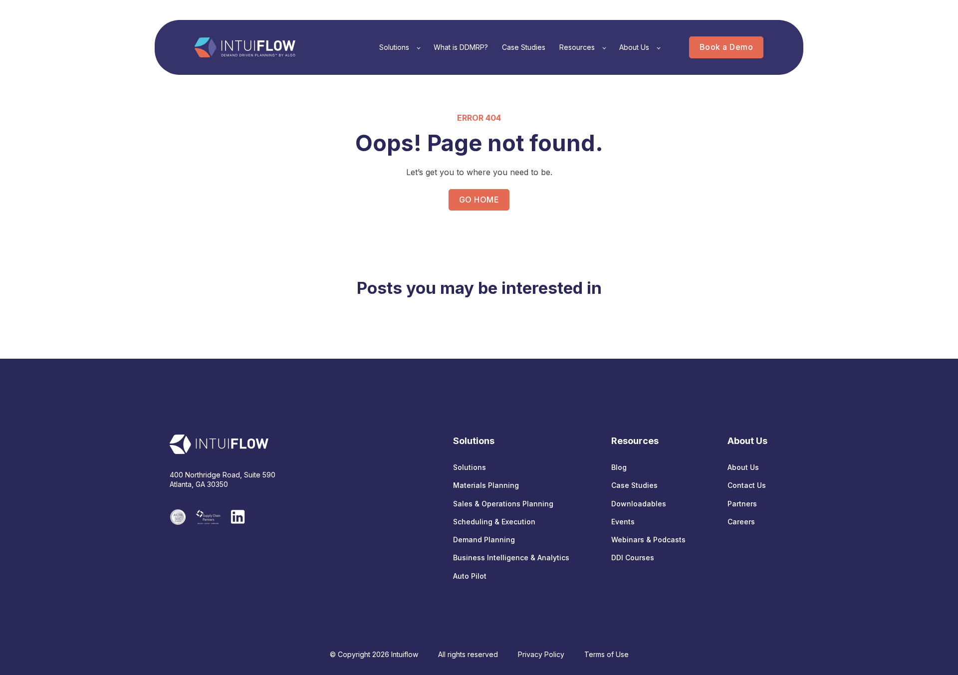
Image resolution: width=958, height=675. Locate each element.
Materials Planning (486, 485)
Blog (619, 467)
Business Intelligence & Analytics (511, 557)
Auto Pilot (469, 576)
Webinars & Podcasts (648, 539)
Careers (741, 521)
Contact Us (746, 485)
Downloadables (638, 503)
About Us (743, 467)
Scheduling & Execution (494, 521)
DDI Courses (632, 557)
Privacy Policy (541, 654)
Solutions (469, 467)
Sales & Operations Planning (503, 503)
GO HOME (479, 200)
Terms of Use (606, 654)
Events (623, 521)
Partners (742, 503)
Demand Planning (484, 539)
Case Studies (634, 485)
